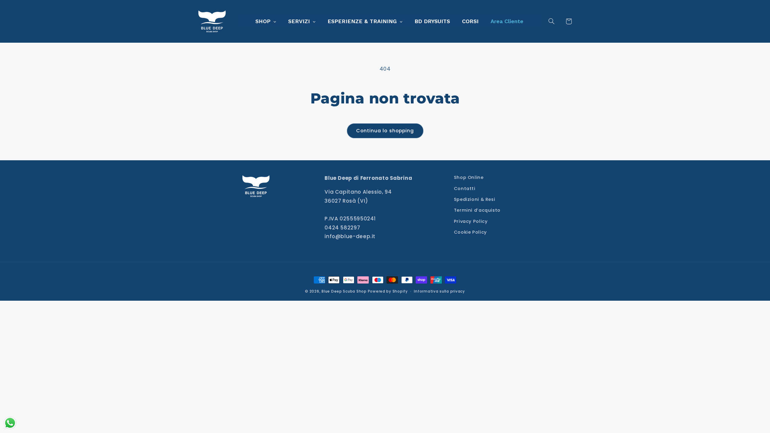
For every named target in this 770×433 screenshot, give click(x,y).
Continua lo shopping (385, 130)
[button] (555, 21)
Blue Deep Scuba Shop (344, 291)
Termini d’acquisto (477, 210)
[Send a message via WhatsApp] (10, 423)
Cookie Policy (470, 232)
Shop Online (469, 177)
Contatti (465, 189)
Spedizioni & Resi (474, 199)
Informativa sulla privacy (439, 291)
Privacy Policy (471, 221)
